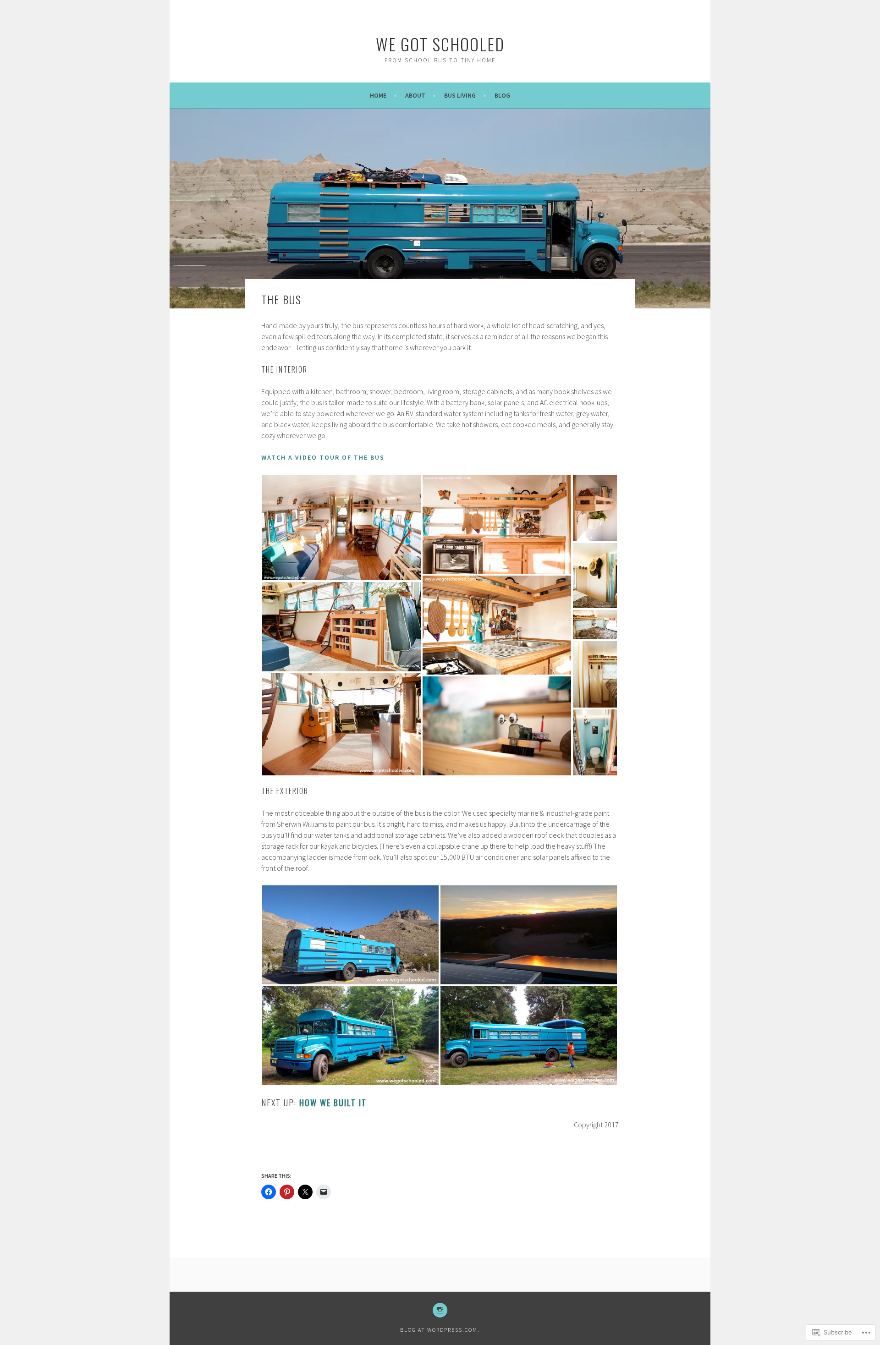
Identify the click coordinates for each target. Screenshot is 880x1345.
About (415, 95)
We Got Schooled (440, 44)
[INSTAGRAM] (440, 1310)
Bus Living (460, 95)
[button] (341, 527)
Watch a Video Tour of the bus (323, 457)
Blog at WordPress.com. (440, 1329)
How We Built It (333, 1103)
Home (378, 95)
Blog (502, 95)
